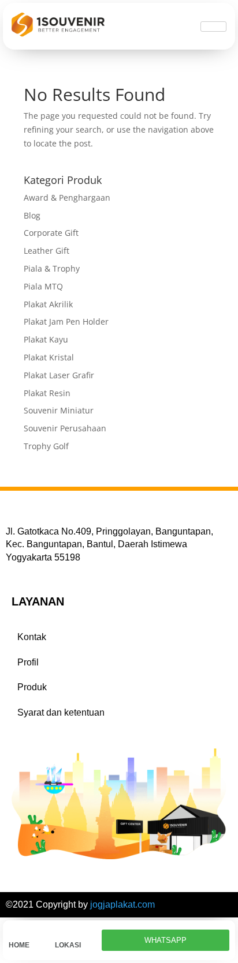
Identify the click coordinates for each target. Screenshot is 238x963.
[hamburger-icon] (213, 26)
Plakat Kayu (46, 339)
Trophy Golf (46, 446)
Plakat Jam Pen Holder (66, 321)
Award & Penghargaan (67, 197)
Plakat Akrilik (48, 304)
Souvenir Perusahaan (65, 428)
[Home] (14, 932)
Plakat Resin (47, 393)
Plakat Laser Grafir (59, 375)
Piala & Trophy (52, 268)
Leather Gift (46, 250)
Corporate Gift (51, 232)
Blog (32, 215)
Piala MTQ (43, 286)
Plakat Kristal (49, 357)
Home (19, 945)
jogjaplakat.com (122, 904)
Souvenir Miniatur (59, 410)
